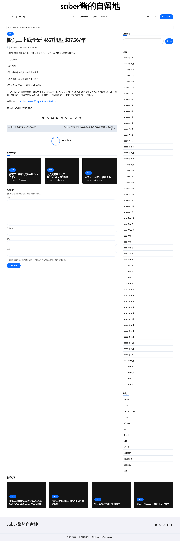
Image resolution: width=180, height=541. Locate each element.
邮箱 (9, 239)
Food (126, 417)
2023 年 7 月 (129, 105)
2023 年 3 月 (129, 129)
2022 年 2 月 (129, 206)
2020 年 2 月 (129, 349)
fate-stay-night (130, 411)
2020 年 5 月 (129, 331)
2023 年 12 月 (129, 76)
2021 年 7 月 (128, 248)
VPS (10, 34)
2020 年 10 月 (129, 301)
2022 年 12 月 (129, 147)
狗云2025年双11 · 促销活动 (98, 177)
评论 (9, 198)
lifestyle (127, 423)
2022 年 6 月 (129, 183)
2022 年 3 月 (129, 200)
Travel (126, 435)
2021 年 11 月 (129, 224)
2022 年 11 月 (129, 153)
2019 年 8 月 (128, 385)
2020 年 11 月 (129, 295)
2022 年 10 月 (129, 159)
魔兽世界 (104, 17)
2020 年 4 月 (129, 337)
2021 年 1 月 (128, 284)
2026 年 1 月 (128, 58)
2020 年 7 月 (129, 319)
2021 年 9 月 (128, 236)
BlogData (95, 537)
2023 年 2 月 (129, 135)
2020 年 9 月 (129, 307)
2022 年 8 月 (129, 171)
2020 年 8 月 (129, 313)
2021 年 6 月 (128, 254)
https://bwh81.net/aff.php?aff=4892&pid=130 (37, 102)
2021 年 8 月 (128, 242)
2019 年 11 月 (129, 367)
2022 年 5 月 (129, 188)
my (125, 429)
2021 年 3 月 (128, 272)
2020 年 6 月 (129, 325)
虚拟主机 (127, 465)
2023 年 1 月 (128, 141)
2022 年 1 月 (128, 212)
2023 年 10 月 (129, 87)
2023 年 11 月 (129, 82)
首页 (74, 17)
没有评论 (35, 47)
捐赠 (94, 17)
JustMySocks (84, 17)
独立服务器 (128, 459)
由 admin (14, 47)
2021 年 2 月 (128, 278)
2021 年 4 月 (128, 266)
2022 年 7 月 (129, 177)
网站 (8, 249)
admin (68, 140)
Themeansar (107, 537)
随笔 (125, 471)
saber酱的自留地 (90, 7)
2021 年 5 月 (128, 260)
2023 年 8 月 (129, 99)
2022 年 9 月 (129, 165)
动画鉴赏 (127, 453)
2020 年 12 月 (129, 289)
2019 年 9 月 (128, 379)
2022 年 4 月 (129, 194)
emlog (126, 399)
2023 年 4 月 (129, 123)
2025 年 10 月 (129, 70)
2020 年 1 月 (129, 355)
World (126, 447)
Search (126, 34)
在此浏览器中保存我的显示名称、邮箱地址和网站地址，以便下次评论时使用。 (38, 260)
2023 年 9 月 (129, 93)
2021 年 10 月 (129, 230)
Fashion (127, 405)
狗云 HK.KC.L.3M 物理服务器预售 (153, 504)
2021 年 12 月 (129, 218)
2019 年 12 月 (129, 361)
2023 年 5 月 (129, 117)
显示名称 (10, 228)
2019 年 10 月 (129, 373)
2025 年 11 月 (129, 64)
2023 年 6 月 (129, 111)
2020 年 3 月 (129, 343)
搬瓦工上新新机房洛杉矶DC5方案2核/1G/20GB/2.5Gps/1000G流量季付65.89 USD (25, 504)
